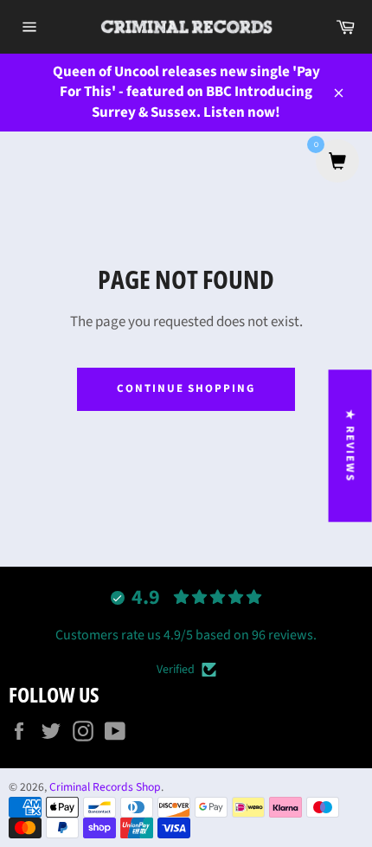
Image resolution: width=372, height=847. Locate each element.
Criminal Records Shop (105, 787)
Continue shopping (186, 388)
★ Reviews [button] (350, 445)
